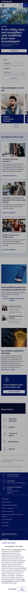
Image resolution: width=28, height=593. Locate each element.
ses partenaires (17, 549)
